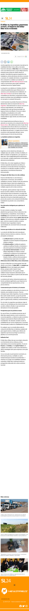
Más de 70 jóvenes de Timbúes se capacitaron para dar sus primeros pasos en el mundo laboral (13, 574)
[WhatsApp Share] (11, 62)
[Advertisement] (14, 430)
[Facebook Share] (2, 62)
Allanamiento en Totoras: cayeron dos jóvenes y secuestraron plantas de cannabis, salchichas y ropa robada (13, 555)
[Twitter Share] (5, 62)
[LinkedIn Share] (8, 62)
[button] (2, 18)
